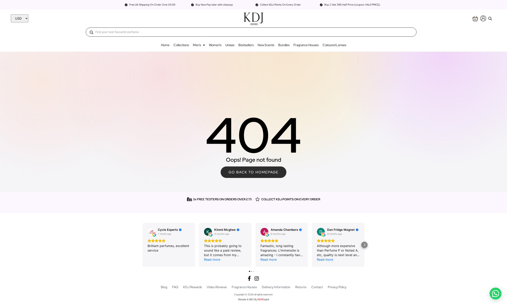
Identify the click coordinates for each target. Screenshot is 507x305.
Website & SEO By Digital (253, 299)
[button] (142, 245)
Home (165, 45)
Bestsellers (246, 45)
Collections (181, 45)
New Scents (266, 45)
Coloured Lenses (334, 45)
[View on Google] (151, 232)
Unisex (229, 45)
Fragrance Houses (306, 45)
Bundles (284, 45)
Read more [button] (212, 259)
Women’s (215, 45)
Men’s (197, 45)
